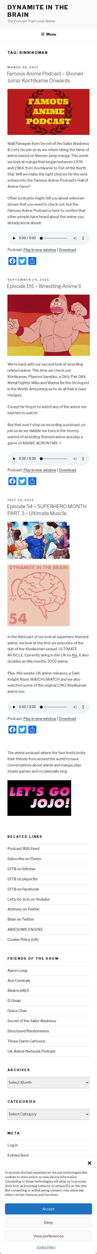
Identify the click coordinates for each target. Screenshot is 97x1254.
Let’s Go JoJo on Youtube (28, 899)
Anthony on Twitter (23, 909)
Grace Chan (17, 1011)
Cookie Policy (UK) (23, 939)
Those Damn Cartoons (26, 1041)
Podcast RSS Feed (23, 848)
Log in (12, 1145)
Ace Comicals (18, 980)
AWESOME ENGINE (25, 929)
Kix (74, 655)
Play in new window (39, 250)
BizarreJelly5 (18, 990)
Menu (51, 34)
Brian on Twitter (20, 919)
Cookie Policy (46, 1247)
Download (67, 250)
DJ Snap (14, 1000)
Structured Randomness (28, 1031)
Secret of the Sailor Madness (31, 1021)
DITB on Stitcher (21, 869)
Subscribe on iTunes (24, 859)
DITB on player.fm (22, 879)
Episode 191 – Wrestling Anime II (44, 286)
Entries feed (17, 1155)
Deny (48, 1222)
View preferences (48, 1236)
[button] (89, 1163)
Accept (48, 1209)
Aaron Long (17, 970)
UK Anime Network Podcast (31, 1051)
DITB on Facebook (23, 889)
